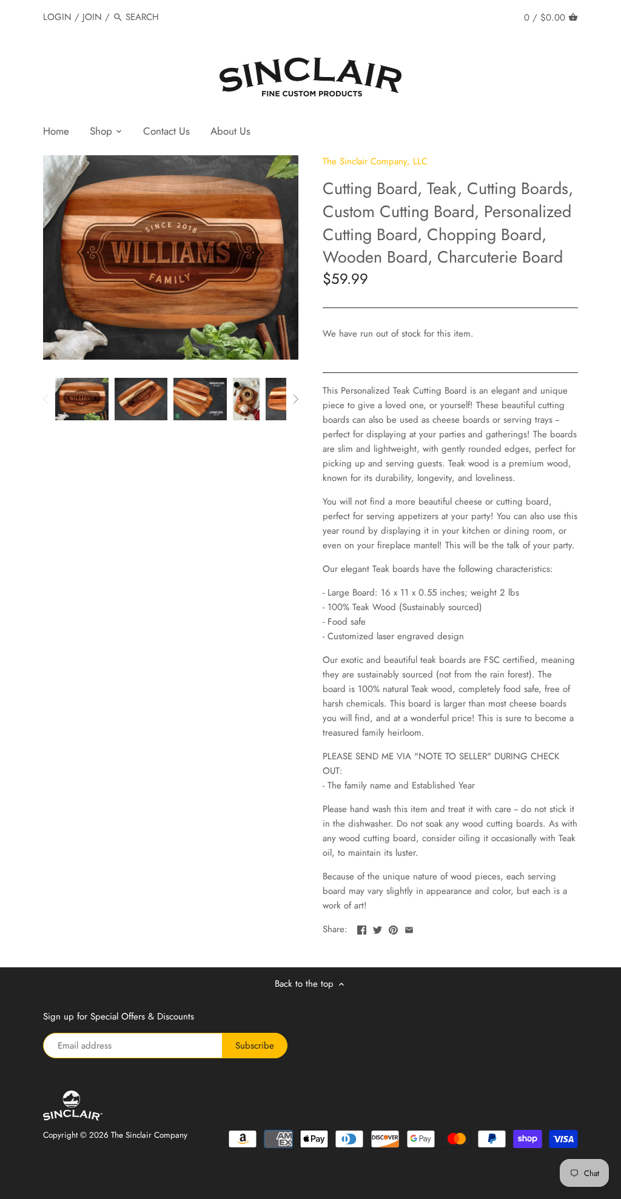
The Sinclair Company (149, 1135)
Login (57, 17)
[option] (82, 399)
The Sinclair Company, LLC (375, 161)
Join (92, 17)
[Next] (295, 399)
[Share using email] (409, 928)
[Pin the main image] (393, 928)
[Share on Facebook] (361, 928)
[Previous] (46, 399)
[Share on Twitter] (377, 928)
